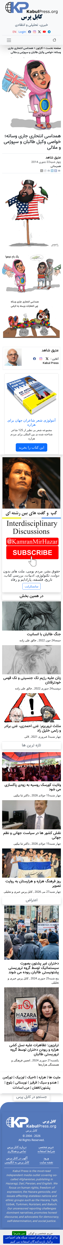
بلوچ (9, 1082)
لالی (26, 737)
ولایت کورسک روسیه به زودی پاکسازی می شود (33, 787)
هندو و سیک (48, 1082)
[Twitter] (47, 359)
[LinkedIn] (52, 171)
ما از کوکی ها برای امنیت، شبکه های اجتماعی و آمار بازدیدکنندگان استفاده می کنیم (31, 1239)
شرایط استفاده (46, 1151)
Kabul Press (51, 363)
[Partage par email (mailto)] (59, 171)
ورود (46, 1158)
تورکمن (8, 1077)
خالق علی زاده (28, 640)
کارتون (39, 48)
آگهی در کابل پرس (16, 1158)
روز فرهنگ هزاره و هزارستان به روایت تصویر (33, 883)
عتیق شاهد (53, 157)
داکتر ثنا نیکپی (21, 795)
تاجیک (31, 1077)
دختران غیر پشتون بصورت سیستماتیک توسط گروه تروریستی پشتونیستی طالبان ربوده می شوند (33, 968)
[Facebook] (55, 171)
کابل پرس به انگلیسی (17, 1162)
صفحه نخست (53, 48)
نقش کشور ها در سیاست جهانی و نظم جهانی (32, 835)
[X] (41, 171)
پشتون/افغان (41, 1088)
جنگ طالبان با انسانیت (44, 634)
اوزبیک (19, 1077)
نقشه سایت (46, 1162)
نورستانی (21, 1082)
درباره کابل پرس (16, 1147)
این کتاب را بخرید (31, 447)
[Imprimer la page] (48, 171)
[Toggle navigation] (9, 40)
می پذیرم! (19, 1233)
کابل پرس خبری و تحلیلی (18, 892)
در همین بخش (31, 596)
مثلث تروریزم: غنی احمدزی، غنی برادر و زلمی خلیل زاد (32, 728)
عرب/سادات (21, 1088)
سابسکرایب (31, 586)
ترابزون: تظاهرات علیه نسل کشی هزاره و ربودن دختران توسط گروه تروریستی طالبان (34, 1049)
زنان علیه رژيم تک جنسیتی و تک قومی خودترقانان (32, 680)
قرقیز (33, 1082)
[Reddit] (45, 171)
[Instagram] (40, 359)
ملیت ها (54, 1077)
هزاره (42, 1077)
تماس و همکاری (17, 1151)
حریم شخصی (46, 1147)
